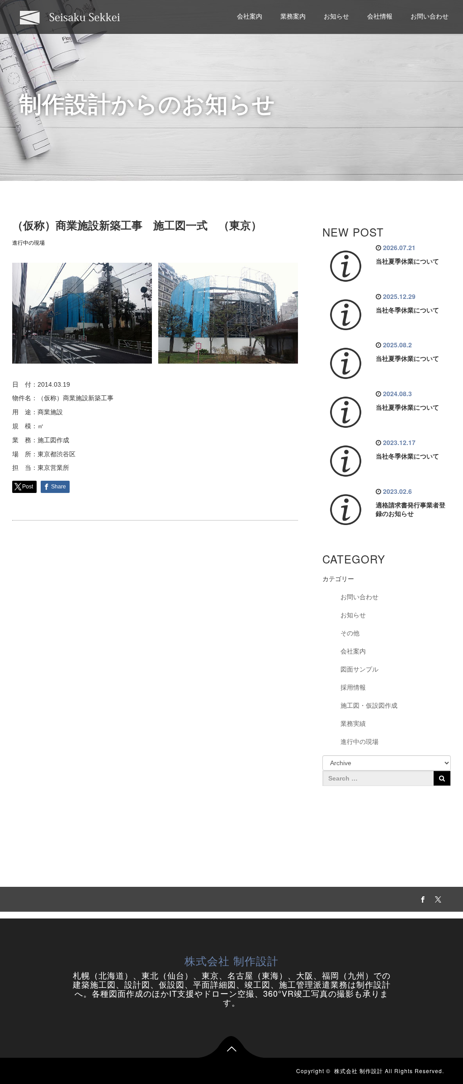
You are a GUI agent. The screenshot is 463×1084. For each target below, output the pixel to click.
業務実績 (353, 723)
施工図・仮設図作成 (368, 705)
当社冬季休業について (407, 310)
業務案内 (293, 16)
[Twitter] (437, 898)
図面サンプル (359, 669)
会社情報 (379, 16)
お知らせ (336, 16)
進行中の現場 (28, 243)
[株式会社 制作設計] (70, 16)
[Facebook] (422, 898)
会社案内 (249, 16)
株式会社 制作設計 (231, 960)
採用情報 (353, 687)
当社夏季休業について (407, 261)
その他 (349, 633)
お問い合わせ (430, 16)
